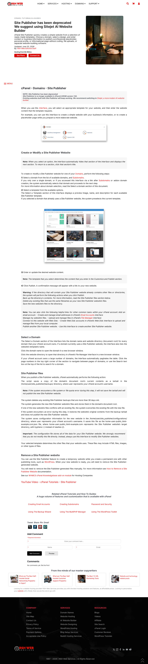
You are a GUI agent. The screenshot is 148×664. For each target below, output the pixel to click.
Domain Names (67, 612)
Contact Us (35, 55)
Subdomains (78, 177)
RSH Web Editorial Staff (26, 48)
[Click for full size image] (74, 235)
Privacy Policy (32, 624)
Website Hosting (67, 616)
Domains (79, 174)
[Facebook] (34, 528)
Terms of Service (33, 628)
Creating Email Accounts (39, 504)
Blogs (96, 612)
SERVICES (52, 3)
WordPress (49, 462)
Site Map (30, 616)
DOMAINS (79, 3)
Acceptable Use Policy (36, 636)
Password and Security (101, 504)
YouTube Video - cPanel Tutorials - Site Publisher (48, 481)
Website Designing (68, 624)
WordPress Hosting (68, 628)
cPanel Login (100, 628)
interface (43, 108)
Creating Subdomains (69, 504)
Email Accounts (87, 315)
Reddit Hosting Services (71, 636)
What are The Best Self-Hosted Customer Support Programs (61, 578)
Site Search (99, 624)
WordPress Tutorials (103, 636)
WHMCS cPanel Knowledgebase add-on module (50, 475)
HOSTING (66, 3)
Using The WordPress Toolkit (104, 512)
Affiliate (97, 620)
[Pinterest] (39, 528)
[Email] (44, 528)
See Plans (20, 55)
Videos (97, 616)
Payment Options (33, 632)
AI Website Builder (68, 620)
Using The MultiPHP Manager (73, 512)
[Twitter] (29, 528)
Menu (9, 83)
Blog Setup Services (69, 632)
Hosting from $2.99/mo (23, 52)
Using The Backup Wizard (39, 512)
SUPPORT (93, 3)
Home (28, 612)
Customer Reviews (102, 632)
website (20, 591)
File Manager (87, 318)
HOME (40, 3)
